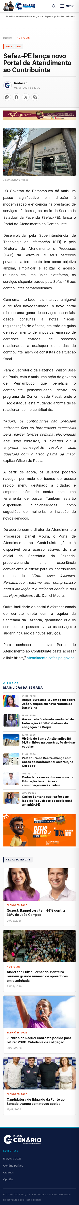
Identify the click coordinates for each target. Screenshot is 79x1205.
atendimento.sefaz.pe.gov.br (50, 658)
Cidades (8, 1172)
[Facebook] (16, 97)
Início (7, 37)
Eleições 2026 (12, 1158)
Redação (21, 83)
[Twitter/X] (26, 97)
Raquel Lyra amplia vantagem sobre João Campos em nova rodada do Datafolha (49, 703)
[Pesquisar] (54, 6)
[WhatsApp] (7, 97)
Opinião (8, 1179)
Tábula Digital (33, 1199)
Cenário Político (13, 1165)
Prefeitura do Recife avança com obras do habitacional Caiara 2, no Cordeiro (47, 762)
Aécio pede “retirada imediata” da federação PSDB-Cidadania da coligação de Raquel (48, 723)
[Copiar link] (35, 97)
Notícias (23, 37)
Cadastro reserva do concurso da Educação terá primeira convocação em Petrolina (47, 781)
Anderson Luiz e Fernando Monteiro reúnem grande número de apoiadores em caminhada (37, 976)
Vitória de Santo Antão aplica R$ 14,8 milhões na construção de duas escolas (49, 742)
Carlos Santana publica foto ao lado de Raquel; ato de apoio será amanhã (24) (47, 800)
